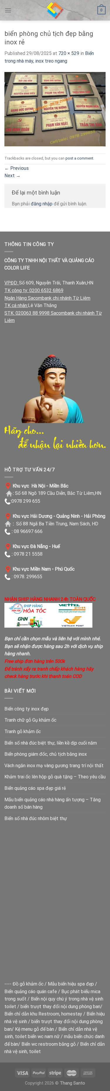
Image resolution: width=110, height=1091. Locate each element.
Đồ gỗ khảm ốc (28, 984)
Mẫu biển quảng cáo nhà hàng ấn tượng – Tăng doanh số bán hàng (52, 803)
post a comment (79, 158)
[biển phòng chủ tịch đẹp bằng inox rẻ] (55, 109)
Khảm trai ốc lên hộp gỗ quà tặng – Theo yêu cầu (55, 777)
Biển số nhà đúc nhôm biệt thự (35, 818)
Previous (16, 168)
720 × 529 (68, 53)
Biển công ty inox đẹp (26, 709)
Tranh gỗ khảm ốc (22, 731)
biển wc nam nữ (44, 1036)
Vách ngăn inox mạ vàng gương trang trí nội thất (54, 765)
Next (12, 175)
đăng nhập (42, 204)
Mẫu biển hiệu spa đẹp (71, 984)
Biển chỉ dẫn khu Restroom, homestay (43, 1014)
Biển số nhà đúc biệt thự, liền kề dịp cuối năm (50, 743)
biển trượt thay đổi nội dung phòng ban (60, 1006)
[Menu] (7, 10)
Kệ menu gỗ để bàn (34, 1029)
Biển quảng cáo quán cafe (30, 991)
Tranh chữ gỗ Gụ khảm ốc (30, 720)
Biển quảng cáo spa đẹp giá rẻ (35, 788)
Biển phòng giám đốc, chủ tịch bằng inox (45, 754)
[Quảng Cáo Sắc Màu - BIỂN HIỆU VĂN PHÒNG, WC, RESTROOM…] (55, 10)
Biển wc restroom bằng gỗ (48, 1044)
